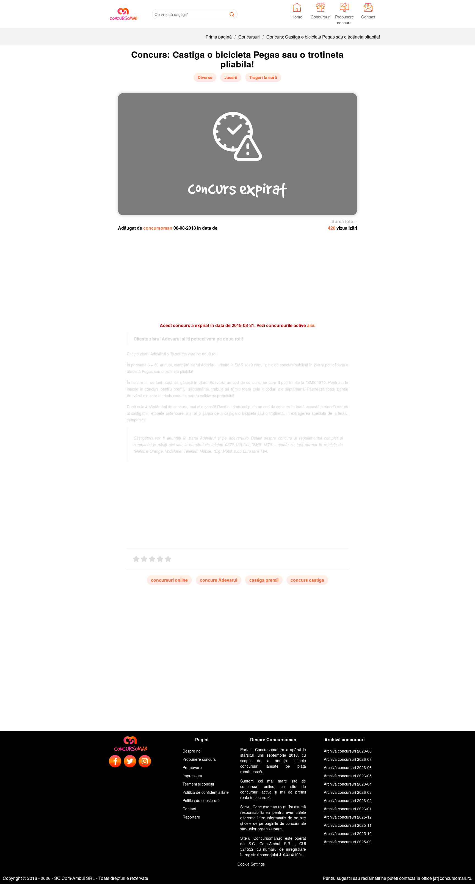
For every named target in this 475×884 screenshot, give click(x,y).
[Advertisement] (238, 273)
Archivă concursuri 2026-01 (348, 808)
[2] (144, 559)
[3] (152, 559)
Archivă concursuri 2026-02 (348, 800)
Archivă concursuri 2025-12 (348, 817)
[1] (136, 559)
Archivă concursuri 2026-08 (348, 751)
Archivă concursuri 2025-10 (348, 833)
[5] (168, 559)
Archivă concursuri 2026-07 (348, 759)
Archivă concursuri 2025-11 (348, 825)
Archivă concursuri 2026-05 (348, 775)
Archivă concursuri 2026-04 (348, 784)
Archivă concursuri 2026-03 (348, 792)
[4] (160, 559)
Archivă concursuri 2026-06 (348, 767)
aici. (311, 325)
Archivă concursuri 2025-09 (348, 841)
